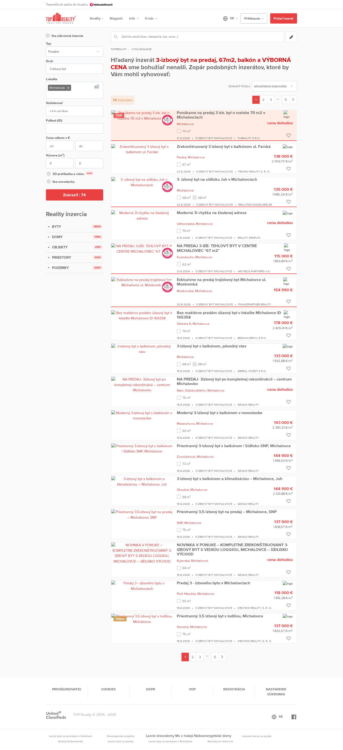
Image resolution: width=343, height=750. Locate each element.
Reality (95, 18)
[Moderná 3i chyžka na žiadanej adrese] (142, 215)
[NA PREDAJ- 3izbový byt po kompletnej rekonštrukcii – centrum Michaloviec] (142, 385)
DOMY (57, 237)
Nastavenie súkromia (276, 691)
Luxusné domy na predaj (256, 735)
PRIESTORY (61, 257)
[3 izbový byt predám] (293, 100)
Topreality (119, 49)
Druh (49, 61)
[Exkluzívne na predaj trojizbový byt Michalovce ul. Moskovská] (142, 282)
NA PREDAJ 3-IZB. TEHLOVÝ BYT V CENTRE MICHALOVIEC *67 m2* (217, 247)
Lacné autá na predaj (120, 741)
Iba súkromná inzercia (67, 36)
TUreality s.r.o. (249, 138)
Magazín (116, 18)
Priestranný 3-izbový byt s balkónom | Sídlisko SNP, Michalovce (234, 445)
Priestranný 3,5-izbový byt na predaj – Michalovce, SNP (227, 511)
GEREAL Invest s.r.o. (252, 370)
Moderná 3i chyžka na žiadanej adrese (212, 212)
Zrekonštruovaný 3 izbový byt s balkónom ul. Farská (224, 146)
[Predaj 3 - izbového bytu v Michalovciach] (142, 586)
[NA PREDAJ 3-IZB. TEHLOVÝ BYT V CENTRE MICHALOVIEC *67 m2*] (142, 248)
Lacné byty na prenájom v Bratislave (170, 741)
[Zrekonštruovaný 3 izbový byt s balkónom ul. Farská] (142, 149)
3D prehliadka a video (72, 174)
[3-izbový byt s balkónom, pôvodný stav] (142, 349)
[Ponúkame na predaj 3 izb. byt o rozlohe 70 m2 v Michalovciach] (142, 115)
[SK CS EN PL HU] (228, 18)
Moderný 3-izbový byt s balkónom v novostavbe (219, 412)
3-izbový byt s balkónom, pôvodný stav (211, 346)
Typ (48, 43)
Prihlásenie (252, 18)
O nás (149, 18)
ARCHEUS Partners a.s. (254, 271)
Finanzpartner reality (254, 304)
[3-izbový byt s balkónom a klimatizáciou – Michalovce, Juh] (142, 482)
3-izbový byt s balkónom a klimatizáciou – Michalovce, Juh (229, 478)
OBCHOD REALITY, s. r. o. (255, 607)
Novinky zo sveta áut (220, 741)
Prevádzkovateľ (66, 689)
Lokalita (51, 79)
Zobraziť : (74, 195)
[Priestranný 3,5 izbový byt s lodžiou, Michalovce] (142, 619)
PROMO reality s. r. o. (254, 171)
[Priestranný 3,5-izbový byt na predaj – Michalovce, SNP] (142, 514)
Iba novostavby (63, 181)
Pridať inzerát (283, 18)
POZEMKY (60, 268)
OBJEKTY (59, 247)
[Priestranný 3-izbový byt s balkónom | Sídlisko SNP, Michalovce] (142, 448)
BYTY (56, 227)
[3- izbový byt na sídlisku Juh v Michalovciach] (142, 182)
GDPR (150, 689)
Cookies (108, 689)
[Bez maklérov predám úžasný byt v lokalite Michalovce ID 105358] (142, 315)
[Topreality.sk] (61, 18)
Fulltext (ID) (54, 120)
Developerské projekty (120, 735)
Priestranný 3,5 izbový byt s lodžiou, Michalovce (220, 616)
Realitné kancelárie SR (255, 204)
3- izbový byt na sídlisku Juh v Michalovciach (217, 179)
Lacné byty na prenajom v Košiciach (70, 735)
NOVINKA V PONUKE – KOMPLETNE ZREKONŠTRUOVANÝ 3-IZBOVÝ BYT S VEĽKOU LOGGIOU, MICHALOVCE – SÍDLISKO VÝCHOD (232, 549)
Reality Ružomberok (70, 741)
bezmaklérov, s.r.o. (252, 337)
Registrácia (234, 689)
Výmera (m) (55, 155)
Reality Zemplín (249, 237)
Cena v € (58, 138)
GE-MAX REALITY (248, 404)
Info (132, 18)
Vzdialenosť (54, 103)
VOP (192, 689)
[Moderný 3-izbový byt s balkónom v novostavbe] (142, 415)
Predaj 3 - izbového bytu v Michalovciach (213, 583)
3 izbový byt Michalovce (213, 138)
